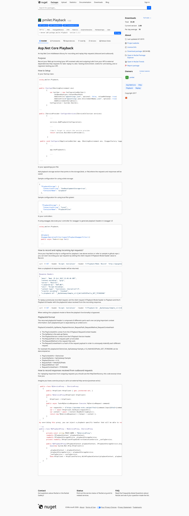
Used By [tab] (82, 41)
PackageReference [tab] (58, 30)
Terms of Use (91, 507)
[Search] (149, 8)
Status (80, 490)
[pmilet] (127, 77)
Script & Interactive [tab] (86, 30)
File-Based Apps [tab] (99, 30)
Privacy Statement (124, 507)
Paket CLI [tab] (75, 30)
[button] (117, 33)
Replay (138, 88)
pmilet (132, 77)
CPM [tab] (68, 30)
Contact (42, 490)
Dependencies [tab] (70, 41)
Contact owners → (144, 72)
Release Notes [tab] (106, 41)
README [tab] (44, 41)
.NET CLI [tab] (41, 30)
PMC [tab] (48, 30)
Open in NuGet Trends (135, 62)
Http (140, 85)
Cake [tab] (108, 30)
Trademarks (137, 507)
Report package (133, 65)
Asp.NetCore (131, 85)
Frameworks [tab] (56, 41)
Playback (129, 88)
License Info (131, 47)
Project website (133, 43)
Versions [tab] (93, 41)
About (82, 507)
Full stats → (147, 18)
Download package (134, 51)
